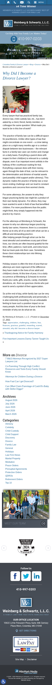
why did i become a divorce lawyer (25, 328)
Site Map (19, 659)
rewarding (31, 325)
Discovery (10, 438)
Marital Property (12, 458)
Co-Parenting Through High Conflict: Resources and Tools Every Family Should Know (25, 369)
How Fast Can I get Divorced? (19, 381)
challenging (24, 322)
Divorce (38, 65)
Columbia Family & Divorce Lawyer (15, 65)
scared (39, 325)
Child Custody (12, 431)
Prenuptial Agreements (16, 469)
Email (22, 2)
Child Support (11, 434)
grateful (22, 325)
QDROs (9, 476)
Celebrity (9, 427)
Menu (41, 2)
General (9, 448)
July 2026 (10, 404)
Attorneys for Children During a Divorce (25, 376)
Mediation (10, 462)
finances (6, 325)
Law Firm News (12, 455)
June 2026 (10, 407)
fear (39, 322)
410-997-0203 (30, 39)
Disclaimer (32, 659)
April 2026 (10, 410)
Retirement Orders (14, 479)
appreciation (13, 322)
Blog (31, 65)
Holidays (9, 451)
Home (8, 2)
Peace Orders (11, 465)
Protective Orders (13, 472)
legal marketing (28, 678)
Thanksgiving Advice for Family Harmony (23, 333)
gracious (14, 325)
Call (15, 2)
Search (29, 2)
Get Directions (27, 630)
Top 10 (8, 483)
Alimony (9, 424)
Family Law (10, 445)
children (33, 322)
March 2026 (11, 414)
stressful (6, 328)
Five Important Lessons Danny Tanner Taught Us (26, 339)
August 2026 (11, 400)
